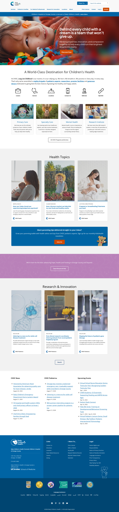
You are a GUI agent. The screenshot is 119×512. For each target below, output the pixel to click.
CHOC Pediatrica (18, 351)
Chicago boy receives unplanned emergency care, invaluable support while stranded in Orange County (60, 386)
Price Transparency (94, 458)
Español (23, 495)
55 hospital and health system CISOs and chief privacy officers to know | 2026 (26, 405)
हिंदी (91, 495)
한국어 (47, 495)
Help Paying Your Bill (95, 463)
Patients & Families (23, 9)
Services (13, 9)
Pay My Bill (71, 450)
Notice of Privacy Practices (96, 450)
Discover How (66, 52)
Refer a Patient (72, 448)
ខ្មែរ (82, 495)
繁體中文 (29, 495)
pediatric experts (53, 81)
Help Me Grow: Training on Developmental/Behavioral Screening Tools (93, 409)
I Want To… (81, 3)
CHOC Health (17, 218)
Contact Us (49, 445)
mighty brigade (39, 81)
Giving (48, 458)
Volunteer (70, 458)
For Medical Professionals (37, 9)
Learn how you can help (59, 268)
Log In (99, 9)
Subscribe (59, 242)
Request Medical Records (75, 453)
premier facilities (77, 81)
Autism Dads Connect (88, 402)
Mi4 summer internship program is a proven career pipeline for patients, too (60, 405)
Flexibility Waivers (94, 465)
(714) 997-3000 (15, 461)
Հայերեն (53, 495)
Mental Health (72, 122)
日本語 (69, 495)
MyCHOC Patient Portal (74, 455)
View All (59, 362)
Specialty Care (47, 122)
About (71, 9)
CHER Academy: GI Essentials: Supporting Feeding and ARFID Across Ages (93, 395)
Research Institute (96, 122)
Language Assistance (95, 455)
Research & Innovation (53, 9)
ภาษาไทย (96, 495)
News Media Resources (52, 453)
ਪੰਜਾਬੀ (79, 495)
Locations (64, 9)
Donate (106, 9)
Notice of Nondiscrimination (97, 453)
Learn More (84, 14)
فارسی (58, 495)
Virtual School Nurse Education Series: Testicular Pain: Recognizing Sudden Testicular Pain (94, 385)
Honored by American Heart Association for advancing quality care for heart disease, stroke (27, 386)
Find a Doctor (85, 9)
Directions (49, 448)
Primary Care (22, 122)
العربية (74, 495)
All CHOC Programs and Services (59, 140)
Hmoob (87, 495)
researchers (65, 81)
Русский (64, 495)
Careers (94, 9)
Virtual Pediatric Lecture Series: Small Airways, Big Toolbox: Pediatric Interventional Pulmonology (93, 418)
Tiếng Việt (35, 495)
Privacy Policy (93, 460)
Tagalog (42, 495)
